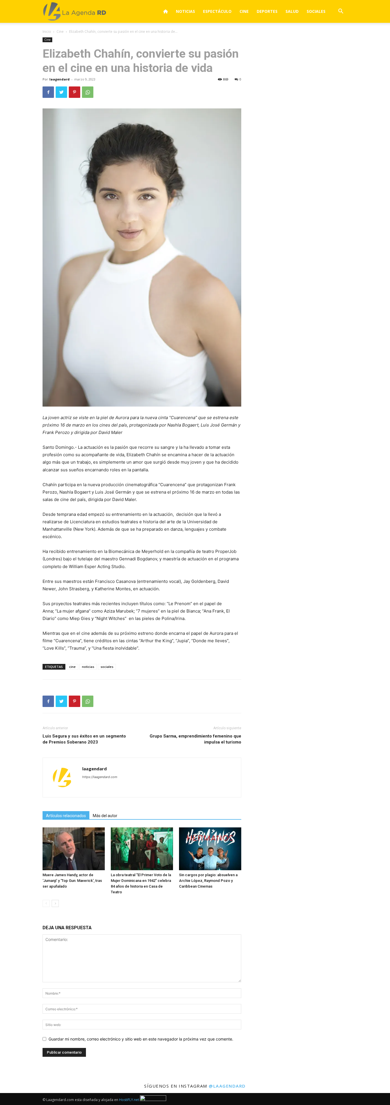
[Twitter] (61, 92)
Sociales (316, 11)
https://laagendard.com (99, 777)
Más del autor (105, 815)
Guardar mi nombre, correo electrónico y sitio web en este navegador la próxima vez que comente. (141, 1039)
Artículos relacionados (66, 815)
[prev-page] (46, 903)
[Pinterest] (74, 92)
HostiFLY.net (129, 1099)
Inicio (47, 31)
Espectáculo (217, 11)
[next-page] (55, 903)
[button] (340, 12)
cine (72, 666)
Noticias (185, 11)
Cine (244, 11)
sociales (106, 666)
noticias (88, 666)
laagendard (59, 79)
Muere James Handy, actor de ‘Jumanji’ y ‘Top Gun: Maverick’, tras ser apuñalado (72, 880)
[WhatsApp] (87, 92)
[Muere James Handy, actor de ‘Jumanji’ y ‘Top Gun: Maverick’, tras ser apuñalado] (74, 848)
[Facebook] (48, 92)
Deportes (267, 11)
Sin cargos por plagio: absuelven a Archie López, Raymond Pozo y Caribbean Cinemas (208, 880)
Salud (292, 11)
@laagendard (227, 1086)
